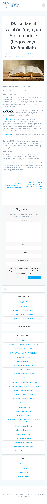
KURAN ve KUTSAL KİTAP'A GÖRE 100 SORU (23, 386)
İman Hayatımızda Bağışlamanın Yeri (23, 310)
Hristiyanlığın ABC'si (23, 357)
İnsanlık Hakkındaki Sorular (23, 365)
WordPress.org (23, 476)
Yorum (23, 220)
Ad (23, 245)
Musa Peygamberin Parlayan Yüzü (23, 314)
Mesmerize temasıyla (37, 494)
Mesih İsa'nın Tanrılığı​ (23, 415)
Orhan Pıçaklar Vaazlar (23, 430)
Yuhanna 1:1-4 (8, 97)
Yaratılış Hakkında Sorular (23, 451)
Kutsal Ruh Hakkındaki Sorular (23, 399)
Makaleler (23, 403)
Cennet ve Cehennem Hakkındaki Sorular (23, 345)
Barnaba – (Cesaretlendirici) (23, 319)
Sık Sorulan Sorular (23, 434)
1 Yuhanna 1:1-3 (9, 119)
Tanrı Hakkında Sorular (23, 438)
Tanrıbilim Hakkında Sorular (23, 443)
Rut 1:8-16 (23, 306)
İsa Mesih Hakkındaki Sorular (23, 374)
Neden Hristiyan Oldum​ (23, 426)
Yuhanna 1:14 (8, 110)
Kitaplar (23, 378)
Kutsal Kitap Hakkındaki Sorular (23, 394)
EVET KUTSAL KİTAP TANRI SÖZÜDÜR (23, 353)
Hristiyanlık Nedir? (21, 54)
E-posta (23, 253)
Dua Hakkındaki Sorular (23, 349)
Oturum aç (23, 464)
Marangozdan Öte (23, 407)
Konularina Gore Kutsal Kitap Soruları (23, 382)
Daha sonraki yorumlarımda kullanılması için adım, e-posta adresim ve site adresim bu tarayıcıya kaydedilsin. (24, 270)
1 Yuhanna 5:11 (8, 135)
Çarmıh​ (23, 340)
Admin (9, 54)
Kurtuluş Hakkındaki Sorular (23, 390)
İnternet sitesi (23, 260)
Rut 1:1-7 (23, 302)
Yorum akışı (23, 472)
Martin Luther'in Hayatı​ (24, 411)
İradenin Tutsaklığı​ (23, 370)
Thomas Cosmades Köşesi (23, 447)
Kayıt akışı (23, 468)
